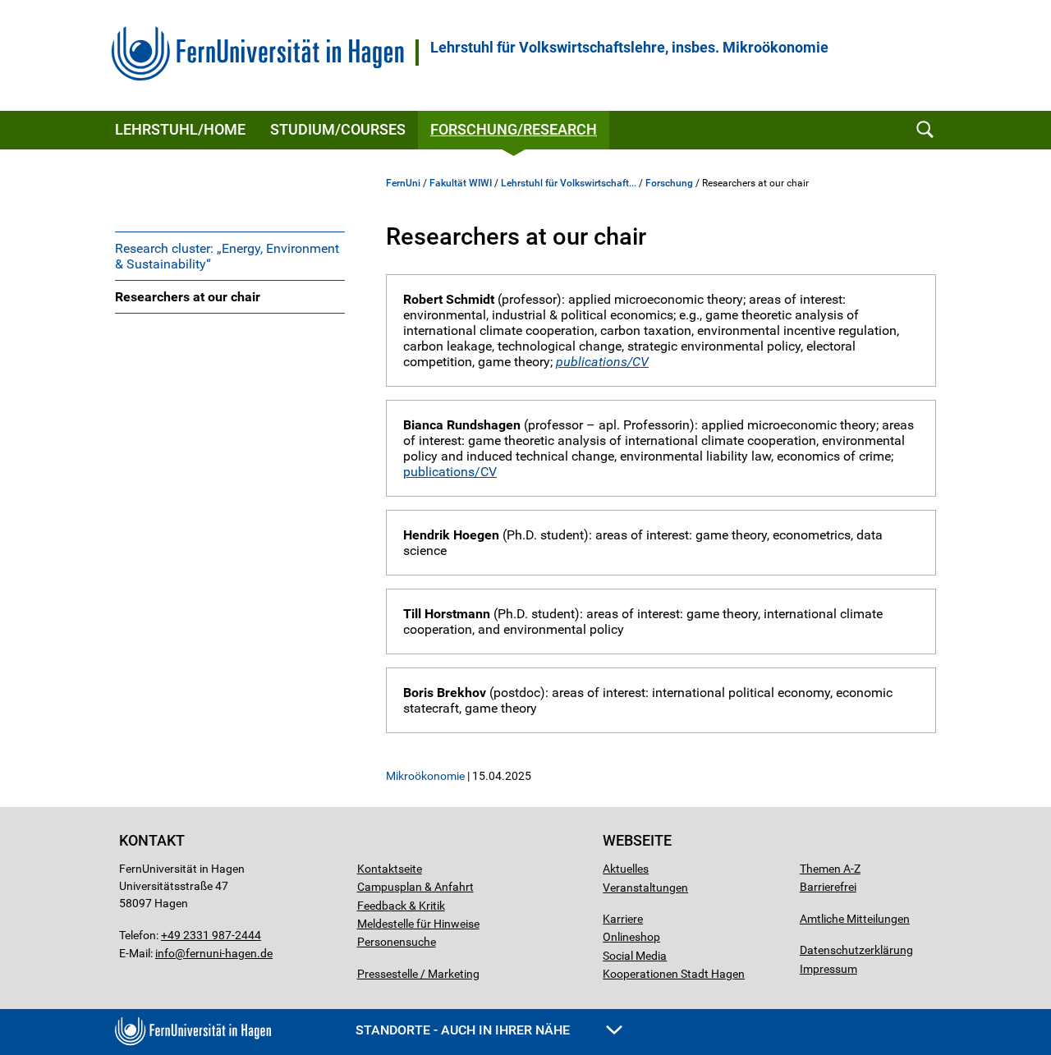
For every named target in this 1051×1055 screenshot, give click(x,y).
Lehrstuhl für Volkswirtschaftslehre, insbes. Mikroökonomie (629, 47)
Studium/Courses (338, 129)
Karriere (623, 918)
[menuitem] (230, 256)
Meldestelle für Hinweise (418, 923)
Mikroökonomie (425, 775)
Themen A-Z (830, 868)
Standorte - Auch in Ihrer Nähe (464, 1030)
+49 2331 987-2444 (211, 935)
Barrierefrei (828, 886)
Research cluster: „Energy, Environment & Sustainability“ (227, 256)
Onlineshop (631, 936)
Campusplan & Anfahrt (415, 886)
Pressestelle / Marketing (418, 973)
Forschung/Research (513, 129)
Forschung (669, 183)
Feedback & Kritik (401, 905)
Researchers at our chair (187, 297)
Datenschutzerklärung (856, 949)
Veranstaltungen (645, 887)
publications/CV (602, 361)
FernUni (403, 183)
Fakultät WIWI (460, 183)
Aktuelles (626, 868)
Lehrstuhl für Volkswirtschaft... (568, 183)
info (165, 953)
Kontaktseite (389, 868)
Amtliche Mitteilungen (855, 918)
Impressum (828, 968)
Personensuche (396, 941)
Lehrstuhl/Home (180, 129)
